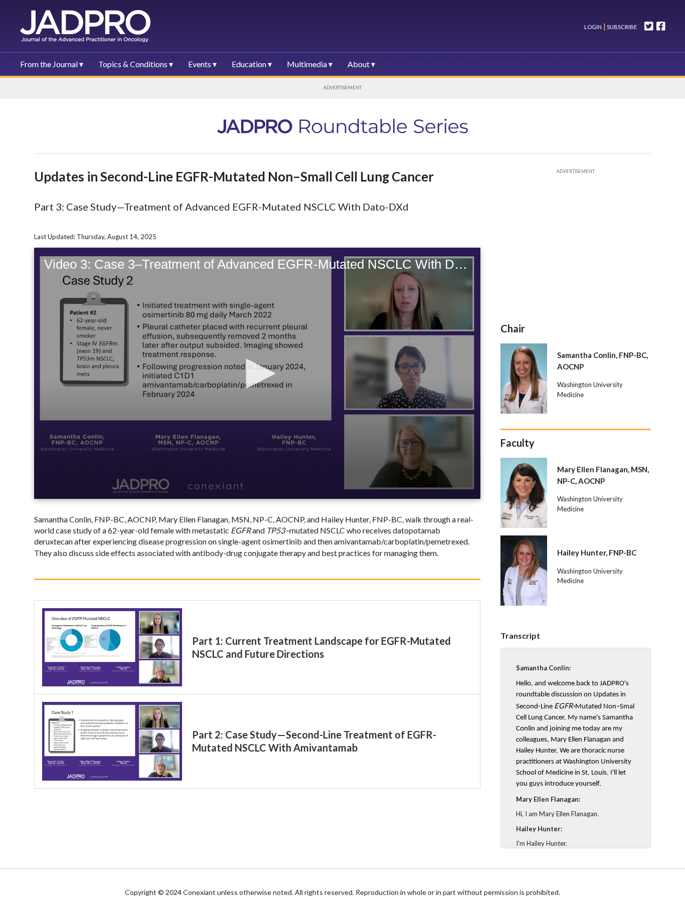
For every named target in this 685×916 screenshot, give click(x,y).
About (359, 64)
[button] (257, 373)
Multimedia (307, 64)
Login (593, 27)
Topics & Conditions (132, 64)
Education (249, 64)
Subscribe (621, 27)
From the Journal (49, 64)
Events (199, 64)
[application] (257, 373)
